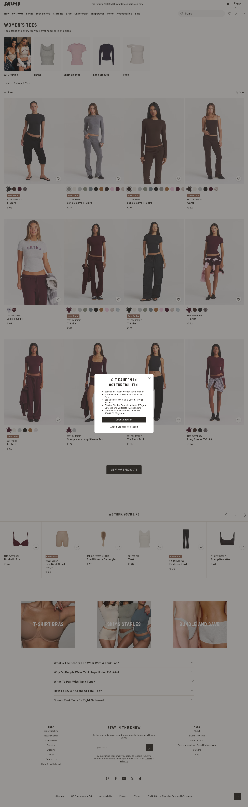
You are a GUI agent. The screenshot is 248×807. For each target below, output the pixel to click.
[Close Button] (149, 378)
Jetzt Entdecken (124, 419)
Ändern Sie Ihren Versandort (124, 427)
